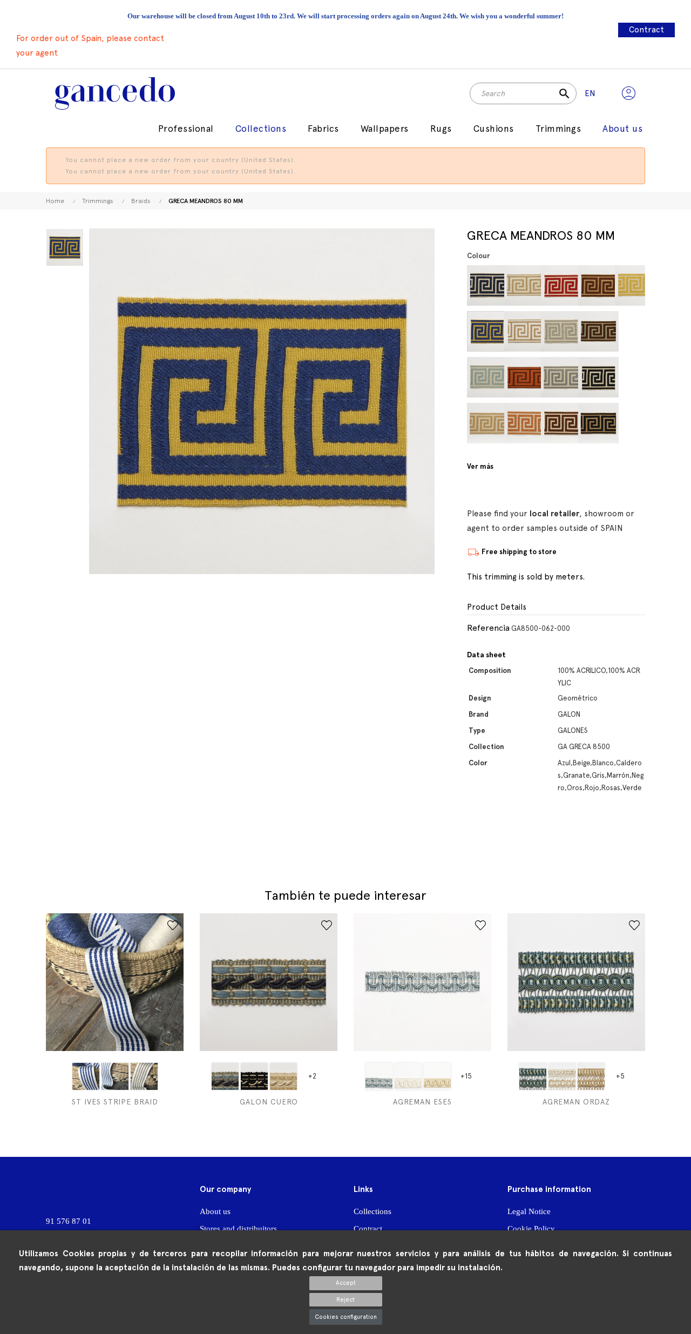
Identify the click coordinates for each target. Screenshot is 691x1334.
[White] (524, 331)
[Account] (628, 93)
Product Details (496, 607)
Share (473, 838)
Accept (346, 1282)
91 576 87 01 (68, 1221)
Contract (646, 30)
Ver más (480, 466)
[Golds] (635, 285)
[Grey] (561, 331)
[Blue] (487, 285)
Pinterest (495, 838)
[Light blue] (114, 1076)
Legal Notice (529, 1211)
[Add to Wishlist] (172, 925)
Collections (372, 1211)
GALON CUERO (269, 1101)
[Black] (598, 377)
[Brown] (561, 423)
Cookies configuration (346, 1316)
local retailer (554, 513)
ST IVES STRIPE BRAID (115, 1101)
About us (215, 1211)
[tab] (556, 607)
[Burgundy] (561, 285)
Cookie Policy (531, 1228)
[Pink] (635, 423)
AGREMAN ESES (422, 1101)
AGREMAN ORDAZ (576, 1101)
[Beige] (487, 423)
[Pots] (524, 377)
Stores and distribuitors (238, 1228)
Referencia (488, 628)
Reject (345, 1299)
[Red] (635, 377)
